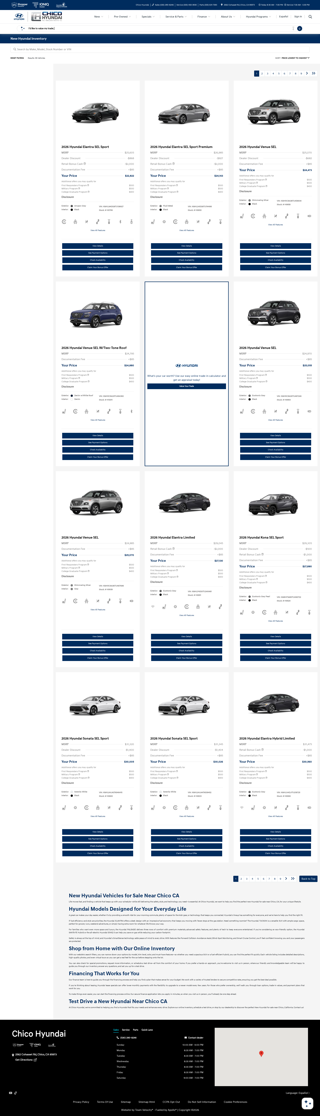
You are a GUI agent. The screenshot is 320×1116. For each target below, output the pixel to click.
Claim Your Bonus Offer (97, 267)
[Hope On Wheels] (52, 1045)
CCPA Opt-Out (171, 1102)
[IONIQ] (35, 1045)
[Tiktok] (15, 1093)
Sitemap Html (146, 1102)
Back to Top (308, 878)
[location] (221, 5)
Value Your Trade (186, 386)
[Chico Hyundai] (39, 16)
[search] (310, 17)
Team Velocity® (144, 1110)
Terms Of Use (105, 1102)
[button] (261, 1054)
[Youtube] (10, 1093)
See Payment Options (97, 253)
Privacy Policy (81, 1102)
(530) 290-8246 (128, 1037)
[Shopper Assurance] (18, 1045)
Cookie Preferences (235, 1102)
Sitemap (126, 1102)
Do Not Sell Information (202, 1102)
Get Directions (24, 1059)
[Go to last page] (314, 73)
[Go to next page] (307, 73)
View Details (97, 246)
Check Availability (98, 260)
